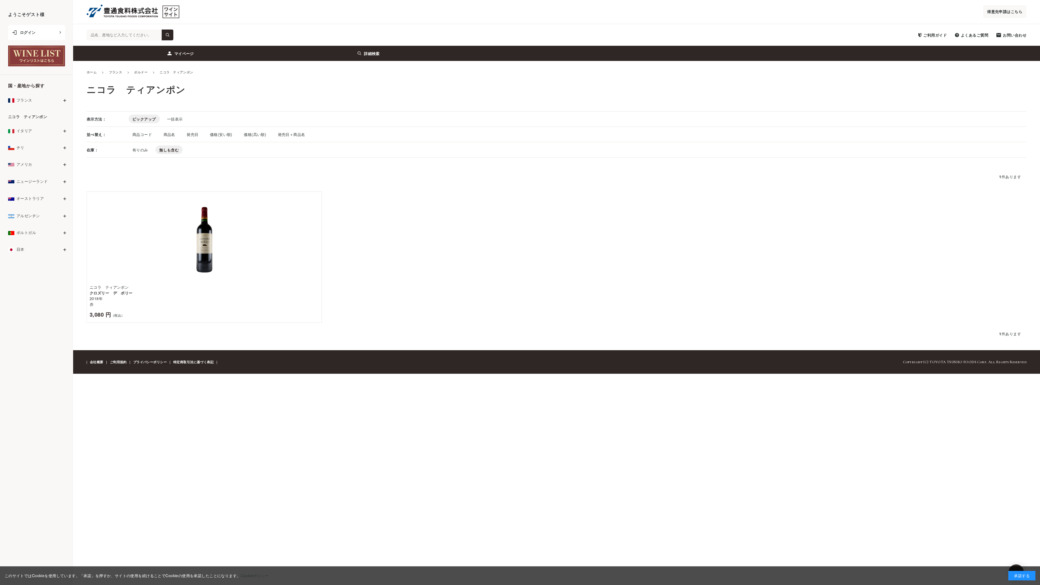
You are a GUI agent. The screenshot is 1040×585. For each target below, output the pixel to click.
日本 (20, 249)
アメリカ (24, 164)
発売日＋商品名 (291, 134)
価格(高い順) (255, 134)
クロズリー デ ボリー (111, 292)
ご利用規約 (118, 361)
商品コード (142, 134)
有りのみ (140, 149)
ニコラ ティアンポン (27, 116)
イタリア (24, 130)
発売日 (193, 134)
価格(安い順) (221, 134)
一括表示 (175, 119)
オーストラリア (30, 198)
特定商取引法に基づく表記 (193, 361)
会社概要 (96, 361)
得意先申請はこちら (1004, 11)
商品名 (170, 134)
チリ (20, 147)
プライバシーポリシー (150, 361)
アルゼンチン (28, 215)
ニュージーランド (32, 181)
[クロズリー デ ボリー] (204, 240)
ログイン (28, 32)
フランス (24, 100)
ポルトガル (26, 232)
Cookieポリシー (255, 575)
